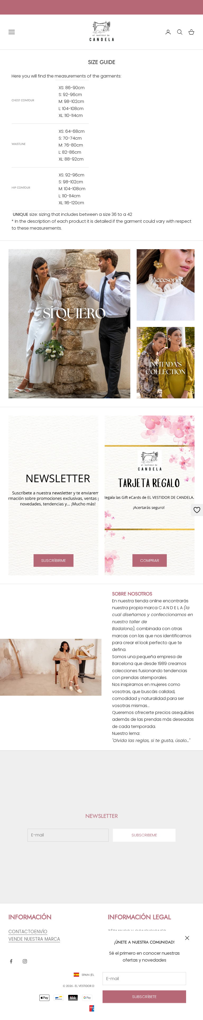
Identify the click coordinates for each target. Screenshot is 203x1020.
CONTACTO (21, 931)
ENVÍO (40, 931)
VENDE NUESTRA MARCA (34, 939)
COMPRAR (149, 560)
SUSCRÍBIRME (53, 560)
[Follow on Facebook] (11, 961)
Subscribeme (144, 835)
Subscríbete (144, 996)
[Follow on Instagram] (24, 961)
